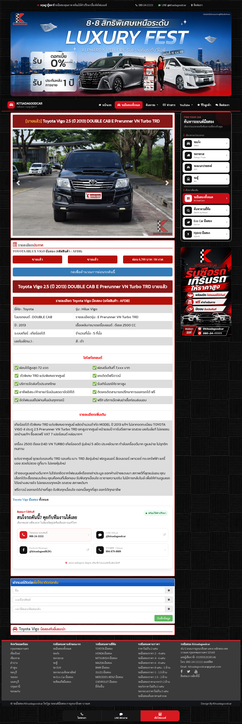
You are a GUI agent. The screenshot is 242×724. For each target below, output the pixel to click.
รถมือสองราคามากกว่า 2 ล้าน (154, 681)
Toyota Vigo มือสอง (25, 499)
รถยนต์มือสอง (58, 703)
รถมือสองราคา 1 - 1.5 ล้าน (152, 672)
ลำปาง (14, 662)
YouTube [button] (185, 105)
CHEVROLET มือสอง (106, 681)
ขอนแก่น (15, 691)
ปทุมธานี (15, 686)
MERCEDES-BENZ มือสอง (109, 677)
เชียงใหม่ (15, 653)
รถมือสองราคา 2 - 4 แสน (151, 653)
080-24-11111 (146, 5)
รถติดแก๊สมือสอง (62, 681)
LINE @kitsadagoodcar (174, 5)
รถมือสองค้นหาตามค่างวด (152, 696)
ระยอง (14, 677)
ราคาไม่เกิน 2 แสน (148, 648)
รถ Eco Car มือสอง (63, 677)
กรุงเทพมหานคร (19, 648)
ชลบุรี (13, 672)
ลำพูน (13, 667)
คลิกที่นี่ (195, 676)
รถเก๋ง (56, 653)
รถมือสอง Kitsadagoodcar (195, 644)
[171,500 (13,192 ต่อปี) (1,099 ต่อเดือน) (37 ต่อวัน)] (15, 245)
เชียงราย (15, 658)
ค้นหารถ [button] (150, 105)
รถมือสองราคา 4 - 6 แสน (151, 658)
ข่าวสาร (171, 105)
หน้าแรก (107, 105)
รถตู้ (55, 662)
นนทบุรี (14, 681)
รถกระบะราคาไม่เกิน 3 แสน (153, 691)
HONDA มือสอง (103, 653)
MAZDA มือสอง (103, 662)
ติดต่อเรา (198, 5)
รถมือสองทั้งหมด (131, 105)
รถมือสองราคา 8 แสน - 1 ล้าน (154, 667)
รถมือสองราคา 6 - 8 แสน (151, 662)
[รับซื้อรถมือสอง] (206, 292)
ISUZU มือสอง (103, 672)
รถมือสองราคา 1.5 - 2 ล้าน (152, 677)
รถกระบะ (58, 658)
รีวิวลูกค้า (206, 105)
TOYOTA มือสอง (103, 648)
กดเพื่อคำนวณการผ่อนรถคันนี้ (93, 272)
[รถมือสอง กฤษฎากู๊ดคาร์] (121, 54)
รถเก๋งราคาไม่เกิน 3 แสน (151, 686)
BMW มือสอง (102, 667)
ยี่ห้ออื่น (99, 686)
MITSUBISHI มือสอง (106, 658)
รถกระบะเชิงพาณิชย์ (64, 672)
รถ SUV (57, 667)
